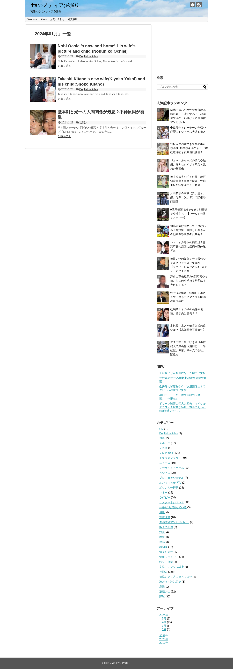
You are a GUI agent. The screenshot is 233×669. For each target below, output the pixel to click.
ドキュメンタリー (170, 457)
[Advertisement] (182, 45)
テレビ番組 (166, 452)
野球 (162, 596)
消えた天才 (166, 551)
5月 (164, 618)
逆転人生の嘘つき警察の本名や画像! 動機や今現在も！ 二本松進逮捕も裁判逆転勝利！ (189, 148)
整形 (162, 542)
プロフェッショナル (171, 477)
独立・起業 (166, 561)
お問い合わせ (57, 19)
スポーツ (164, 443)
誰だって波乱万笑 (170, 581)
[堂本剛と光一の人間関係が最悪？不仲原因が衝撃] (43, 122)
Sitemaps (32, 19)
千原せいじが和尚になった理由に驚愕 (182, 373)
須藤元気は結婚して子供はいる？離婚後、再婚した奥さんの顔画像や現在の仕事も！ (188, 230)
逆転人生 (164, 591)
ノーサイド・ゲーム (171, 467)
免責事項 (72, 19)
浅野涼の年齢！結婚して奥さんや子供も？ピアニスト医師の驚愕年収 (188, 297)
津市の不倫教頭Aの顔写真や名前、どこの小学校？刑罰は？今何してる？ (189, 280)
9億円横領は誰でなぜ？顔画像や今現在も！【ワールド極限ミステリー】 (188, 213)
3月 (164, 625)
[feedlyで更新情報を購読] (192, 4)
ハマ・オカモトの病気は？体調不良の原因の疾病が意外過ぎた (188, 246)
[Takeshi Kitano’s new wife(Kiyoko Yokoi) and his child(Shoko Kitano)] (43, 89)
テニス (163, 448)
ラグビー (164, 497)
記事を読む (64, 65)
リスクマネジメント (171, 502)
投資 (162, 532)
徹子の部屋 (166, 527)
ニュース (164, 462)
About (43, 19)
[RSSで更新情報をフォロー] (199, 4)
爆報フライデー (168, 556)
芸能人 (83, 122)
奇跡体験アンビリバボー (174, 522)
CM (161, 429)
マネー (163, 492)
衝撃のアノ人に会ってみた (175, 576)
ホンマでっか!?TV (170, 482)
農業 (162, 586)
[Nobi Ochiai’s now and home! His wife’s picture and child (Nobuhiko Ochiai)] (43, 56)
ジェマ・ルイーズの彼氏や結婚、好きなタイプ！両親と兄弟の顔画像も (188, 164)
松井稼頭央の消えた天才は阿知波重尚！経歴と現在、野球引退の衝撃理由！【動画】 (188, 180)
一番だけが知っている (173, 507)
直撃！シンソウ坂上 (171, 566)
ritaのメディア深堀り (54, 5)
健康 (162, 512)
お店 (162, 438)
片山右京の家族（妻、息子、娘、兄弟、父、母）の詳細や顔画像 (188, 197)
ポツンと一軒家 (168, 487)
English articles (88, 56)
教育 (162, 537)
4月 (164, 622)
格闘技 (163, 547)
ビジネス (164, 472)
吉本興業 (164, 517)
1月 (164, 629)
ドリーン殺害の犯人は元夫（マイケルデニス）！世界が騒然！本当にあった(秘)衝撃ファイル (182, 407)
